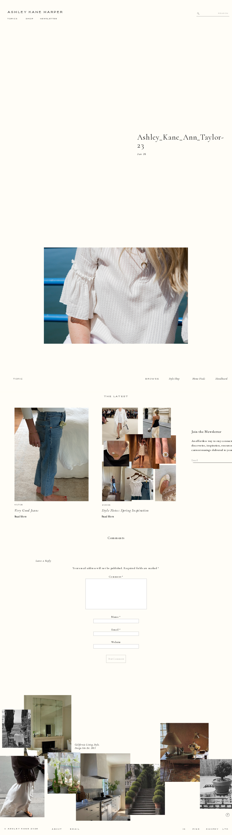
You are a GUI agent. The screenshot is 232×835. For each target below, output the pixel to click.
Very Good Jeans (26, 510)
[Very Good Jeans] (51, 454)
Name (116, 617)
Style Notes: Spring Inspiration (125, 510)
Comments (116, 538)
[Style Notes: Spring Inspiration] (139, 454)
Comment (116, 576)
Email (116, 629)
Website (116, 642)
